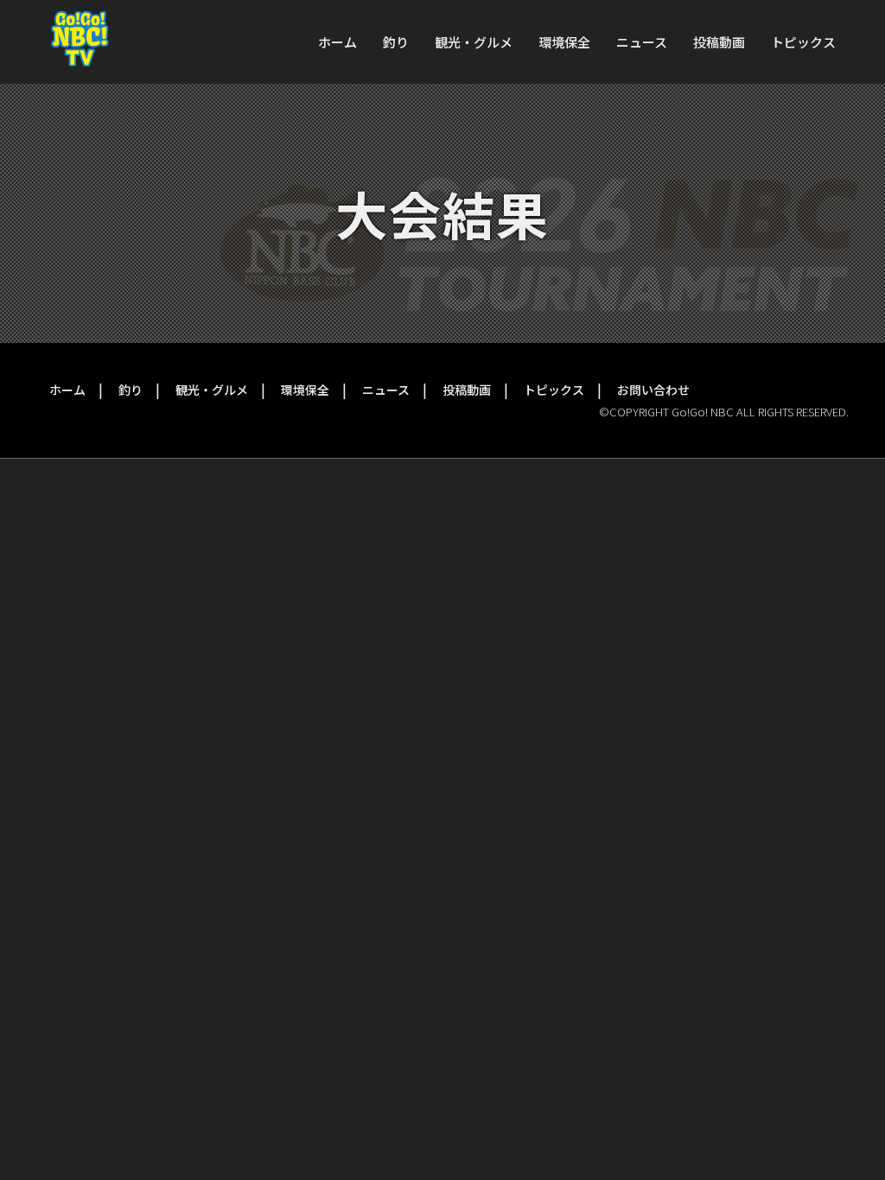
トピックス (803, 42)
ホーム (337, 42)
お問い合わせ (653, 389)
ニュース (641, 42)
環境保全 (564, 42)
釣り (396, 42)
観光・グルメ (474, 42)
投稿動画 (719, 42)
